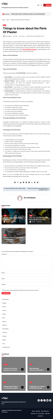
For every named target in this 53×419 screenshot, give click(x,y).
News (4, 25)
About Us (38, 411)
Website (3, 284)
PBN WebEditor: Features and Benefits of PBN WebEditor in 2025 (37, 370)
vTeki (5, 3)
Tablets (4, 339)
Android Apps (5, 299)
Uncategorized (5, 347)
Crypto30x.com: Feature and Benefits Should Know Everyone (37, 388)
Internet (4, 310)
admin (7, 241)
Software (4, 332)
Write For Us (34, 413)
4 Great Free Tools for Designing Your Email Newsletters (10, 370)
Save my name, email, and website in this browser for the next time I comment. (21, 290)
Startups (4, 336)
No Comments (22, 36)
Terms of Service (45, 411)
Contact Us (40, 416)
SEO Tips (4, 325)
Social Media (5, 328)
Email (3, 278)
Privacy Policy (41, 413)
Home (33, 411)
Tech (3, 343)
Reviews (4, 321)
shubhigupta (31, 198)
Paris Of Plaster (30, 36)
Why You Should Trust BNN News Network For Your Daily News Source (38, 219)
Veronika (7, 221)
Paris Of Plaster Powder (39, 36)
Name (3, 272)
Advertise (47, 413)
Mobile (4, 314)
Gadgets (4, 303)
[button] (49, 14)
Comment (4, 254)
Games (4, 306)
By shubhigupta (8, 36)
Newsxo (18, 410)
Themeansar (4, 412)
